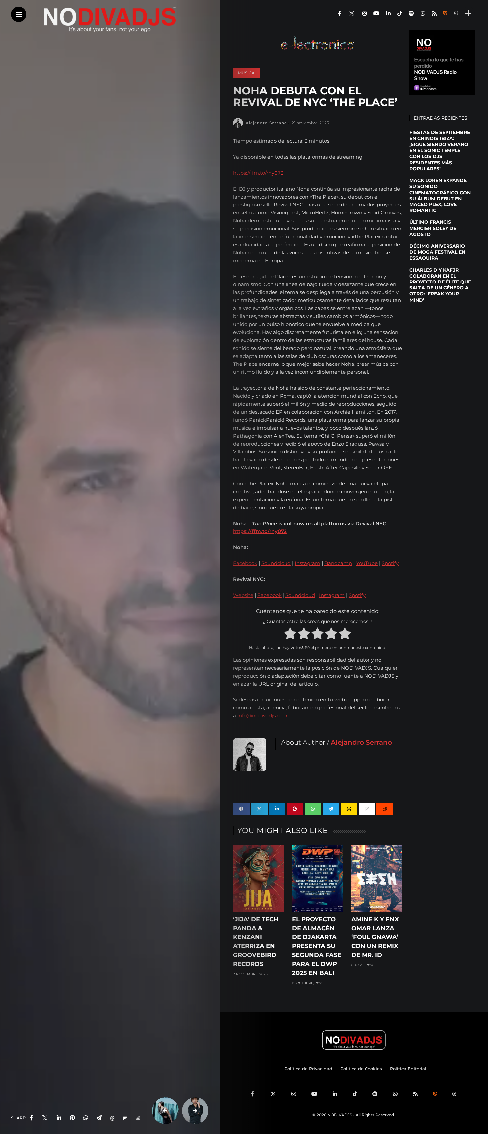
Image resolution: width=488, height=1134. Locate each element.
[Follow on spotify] (411, 13)
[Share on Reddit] (138, 1118)
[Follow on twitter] (351, 13)
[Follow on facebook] (339, 13)
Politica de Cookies (361, 1068)
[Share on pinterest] (295, 809)
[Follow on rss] (434, 13)
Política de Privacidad (308, 1068)
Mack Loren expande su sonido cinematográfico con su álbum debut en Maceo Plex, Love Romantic (440, 195)
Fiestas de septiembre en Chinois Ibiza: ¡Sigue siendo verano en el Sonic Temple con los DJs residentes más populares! (439, 150)
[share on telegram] (99, 1118)
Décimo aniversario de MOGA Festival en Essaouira (437, 252)
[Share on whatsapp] (313, 809)
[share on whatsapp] (85, 1118)
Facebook (245, 563)
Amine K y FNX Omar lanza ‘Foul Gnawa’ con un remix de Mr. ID (375, 937)
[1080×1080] (441, 62)
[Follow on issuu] (445, 13)
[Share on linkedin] (277, 809)
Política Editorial (408, 1068)
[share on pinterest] (72, 1118)
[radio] (290, 634)
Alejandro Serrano (266, 123)
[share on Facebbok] (31, 1118)
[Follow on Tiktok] (399, 13)
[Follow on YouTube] (376, 13)
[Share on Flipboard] (125, 1118)
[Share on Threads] (112, 1118)
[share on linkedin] (59, 1118)
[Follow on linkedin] (388, 13)
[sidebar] (468, 13)
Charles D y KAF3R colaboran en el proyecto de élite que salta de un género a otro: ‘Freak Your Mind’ (440, 285)
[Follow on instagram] (364, 13)
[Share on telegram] (331, 809)
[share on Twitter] (44, 1118)
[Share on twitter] (259, 809)
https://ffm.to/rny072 (258, 173)
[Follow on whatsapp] (423, 13)
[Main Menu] (19, 14)
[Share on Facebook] (241, 809)
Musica (246, 72)
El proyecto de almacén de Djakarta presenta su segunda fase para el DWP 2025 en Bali (316, 946)
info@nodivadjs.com (262, 715)
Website (243, 595)
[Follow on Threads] (457, 13)
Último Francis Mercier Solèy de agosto (432, 228)
